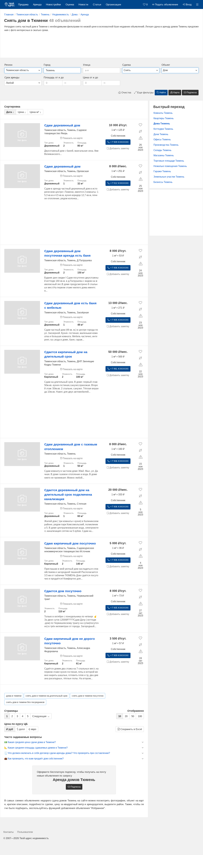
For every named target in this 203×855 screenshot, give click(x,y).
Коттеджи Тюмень (163, 129)
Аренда (37, 4)
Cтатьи (97, 4)
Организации (113, 4)
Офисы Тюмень (162, 139)
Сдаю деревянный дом (62, 166)
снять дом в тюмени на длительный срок (46, 696)
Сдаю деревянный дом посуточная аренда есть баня (67, 253)
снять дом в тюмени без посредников (25, 702)
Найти (162, 92)
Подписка (191, 92)
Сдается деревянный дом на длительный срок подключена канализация (68, 494)
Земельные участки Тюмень (169, 176)
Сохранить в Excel (131, 729)
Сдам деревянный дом (62, 125)
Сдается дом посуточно (62, 591)
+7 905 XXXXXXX (119, 320)
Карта (176, 92)
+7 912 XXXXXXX (119, 183)
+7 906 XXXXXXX (119, 268)
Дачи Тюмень (161, 134)
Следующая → (41, 716)
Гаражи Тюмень (162, 171)
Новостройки (53, 4)
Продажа (23, 4)
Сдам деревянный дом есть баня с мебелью (70, 305)
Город (47, 64)
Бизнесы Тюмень (163, 182)
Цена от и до (90, 77)
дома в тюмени (13, 696)
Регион (8, 64)
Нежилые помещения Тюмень (170, 166)
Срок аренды (11, 77)
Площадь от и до (54, 77)
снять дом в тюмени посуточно (87, 696)
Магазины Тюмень (164, 155)
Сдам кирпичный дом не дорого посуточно (69, 641)
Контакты (8, 832)
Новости (83, 4)
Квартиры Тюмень (164, 118)
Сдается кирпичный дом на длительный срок (65, 354)
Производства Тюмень (166, 145)
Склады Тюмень (162, 150)
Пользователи (25, 832)
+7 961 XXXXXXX (119, 369)
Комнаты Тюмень (163, 113)
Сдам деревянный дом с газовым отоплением (70, 447)
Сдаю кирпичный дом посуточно (70, 543)
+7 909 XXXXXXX (119, 142)
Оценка (70, 4)
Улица (86, 64)
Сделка (126, 64)
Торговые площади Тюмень (169, 161)
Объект (166, 64)
